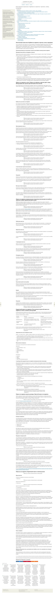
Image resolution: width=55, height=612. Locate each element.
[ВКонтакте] (19, 561)
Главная (23, 4)
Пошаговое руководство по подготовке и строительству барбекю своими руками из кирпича (32, 11)
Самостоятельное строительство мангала (24, 17)
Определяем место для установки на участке (25, 32)
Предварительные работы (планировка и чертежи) (26, 12)
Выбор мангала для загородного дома (24, 23)
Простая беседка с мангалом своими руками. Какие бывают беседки (7, 26)
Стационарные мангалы (22, 26)
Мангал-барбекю (21, 40)
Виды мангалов (20, 39)
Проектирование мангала (22, 16)
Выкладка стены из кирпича (22, 20)
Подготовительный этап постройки (23, 28)
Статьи (31, 4)
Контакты (20, 589)
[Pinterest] (27, 561)
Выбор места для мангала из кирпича (24, 15)
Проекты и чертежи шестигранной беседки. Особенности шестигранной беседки (8, 16)
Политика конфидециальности (22, 590)
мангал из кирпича (28, 209)
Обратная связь (36, 589)
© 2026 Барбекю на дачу (5, 589)
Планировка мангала (21, 27)
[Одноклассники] (34, 561)
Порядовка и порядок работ (22, 37)
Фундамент (20, 30)
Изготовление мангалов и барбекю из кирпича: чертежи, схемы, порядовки (29, 10)
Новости (27, 4)
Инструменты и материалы (22, 33)
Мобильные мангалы (21, 24)
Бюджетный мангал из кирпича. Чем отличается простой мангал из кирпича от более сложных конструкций (34, 31)
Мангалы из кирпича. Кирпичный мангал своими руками (26, 38)
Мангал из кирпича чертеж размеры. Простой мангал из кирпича (27, 35)
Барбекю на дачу (27, 1)
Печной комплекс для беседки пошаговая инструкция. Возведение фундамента (8, 22)
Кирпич (19, 29)
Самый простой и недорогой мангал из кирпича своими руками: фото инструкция (31, 34)
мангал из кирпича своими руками (25, 400)
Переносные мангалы (21, 25)
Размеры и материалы (21, 36)
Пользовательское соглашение (24, 589)
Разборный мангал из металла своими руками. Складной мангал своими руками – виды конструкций (8, 12)
